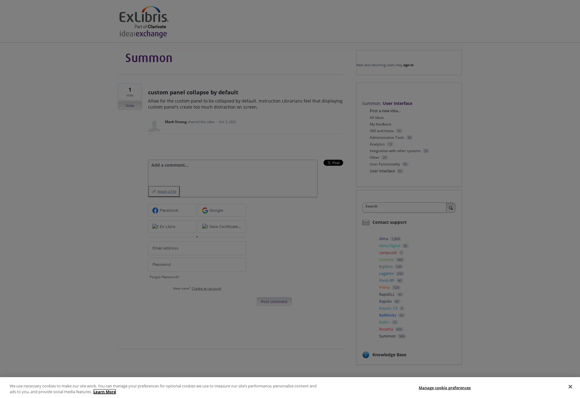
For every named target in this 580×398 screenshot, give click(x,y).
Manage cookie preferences (445, 387)
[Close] (570, 386)
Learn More (104, 391)
